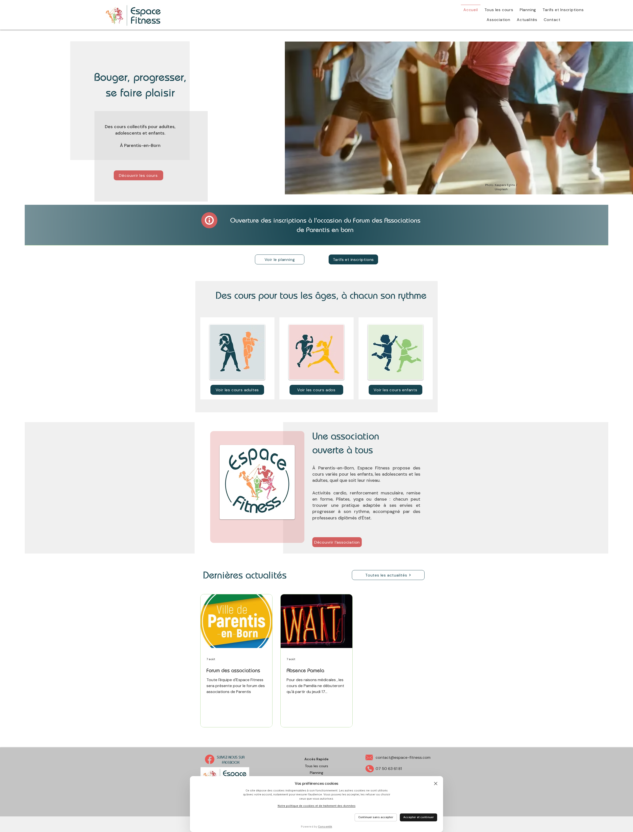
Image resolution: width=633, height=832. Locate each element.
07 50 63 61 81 (389, 768)
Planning (316, 772)
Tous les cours (316, 766)
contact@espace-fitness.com (403, 757)
